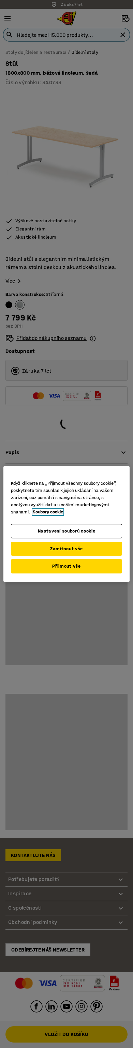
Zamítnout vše (66, 549)
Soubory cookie (48, 512)
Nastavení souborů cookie (66, 531)
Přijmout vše (66, 566)
